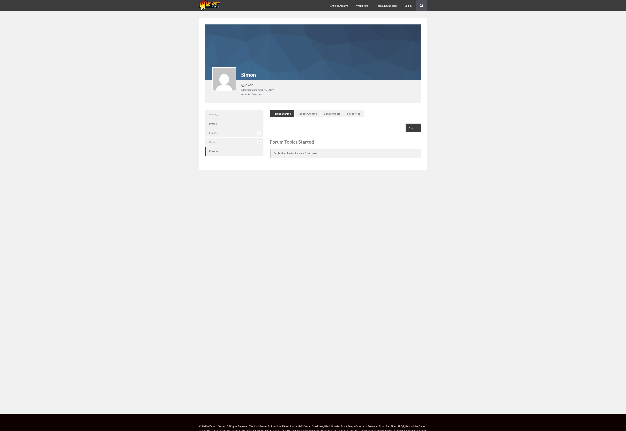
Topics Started (282, 113)
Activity (213, 114)
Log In (408, 5)
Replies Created (307, 113)
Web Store (362, 5)
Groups (234, 142)
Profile (213, 123)
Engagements (332, 113)
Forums (213, 151)
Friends (234, 132)
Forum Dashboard (386, 5)
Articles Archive (339, 5)
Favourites (353, 113)
